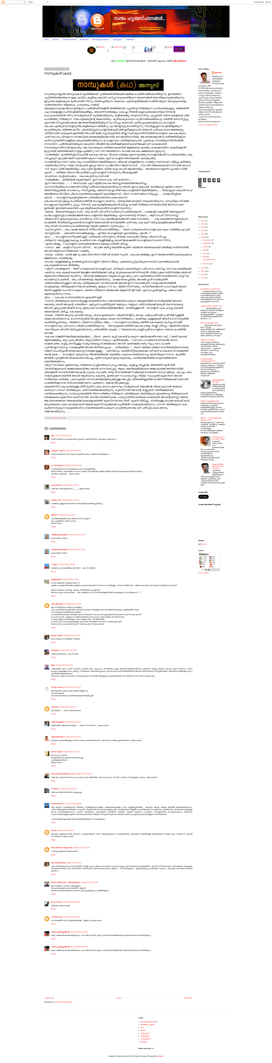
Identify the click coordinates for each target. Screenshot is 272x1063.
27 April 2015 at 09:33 (73, 804)
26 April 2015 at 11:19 (71, 752)
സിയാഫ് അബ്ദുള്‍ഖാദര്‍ (60, 932)
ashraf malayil (56, 752)
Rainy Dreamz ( (57, 902)
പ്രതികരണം (145, 1039)
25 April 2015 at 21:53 (72, 604)
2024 (203, 221)
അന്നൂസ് (218, 73)
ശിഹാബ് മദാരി (57, 604)
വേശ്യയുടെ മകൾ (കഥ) (210, 289)
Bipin (53, 665)
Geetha (54, 830)
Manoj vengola (57, 635)
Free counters (203, 573)
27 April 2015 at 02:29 (68, 789)
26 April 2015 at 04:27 (72, 722)
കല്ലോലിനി (56, 579)
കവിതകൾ (84, 39)
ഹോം (46, 39)
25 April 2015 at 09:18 (72, 465)
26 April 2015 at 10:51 (72, 737)
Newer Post (49, 998)
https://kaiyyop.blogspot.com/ (63, 774)
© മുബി (54, 565)
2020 (203, 224)
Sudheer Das (56, 500)
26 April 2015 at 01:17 (72, 687)
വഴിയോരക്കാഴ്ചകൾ (59, 535)
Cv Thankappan (57, 465)
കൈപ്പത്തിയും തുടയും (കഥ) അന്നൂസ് (218, 466)
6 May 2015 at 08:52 (72, 902)
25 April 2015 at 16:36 (66, 565)
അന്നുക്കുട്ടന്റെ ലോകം (100, 39)
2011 (203, 278)
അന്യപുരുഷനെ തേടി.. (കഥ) (218, 438)
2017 (203, 231)
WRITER (54, 515)
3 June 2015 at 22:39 (72, 917)
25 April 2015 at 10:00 (70, 485)
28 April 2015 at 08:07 (66, 830)
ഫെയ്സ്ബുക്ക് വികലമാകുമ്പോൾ (207, 360)
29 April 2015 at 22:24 (81, 848)
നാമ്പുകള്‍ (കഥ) (209, 259)
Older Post (188, 998)
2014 (203, 268)
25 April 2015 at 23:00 (71, 635)
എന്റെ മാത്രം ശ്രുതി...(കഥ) (211, 306)
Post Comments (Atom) (63, 1002)
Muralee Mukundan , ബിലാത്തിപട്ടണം (66, 882)
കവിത (142, 1030)
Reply (53, 443)
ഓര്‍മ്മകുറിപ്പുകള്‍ (147, 1024)
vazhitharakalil (57, 917)
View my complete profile (208, 125)
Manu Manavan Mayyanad (61, 848)
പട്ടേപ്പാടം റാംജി (57, 451)
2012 (203, 274)
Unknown (55, 707)
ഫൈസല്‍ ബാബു (58, 863)
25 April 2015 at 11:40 (67, 515)
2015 (203, 237)
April (205, 257)
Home (118, 998)
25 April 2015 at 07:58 (72, 451)
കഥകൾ (55, 39)
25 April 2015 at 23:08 (68, 650)
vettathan (55, 789)
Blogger (160, 1056)
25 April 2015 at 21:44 (70, 579)
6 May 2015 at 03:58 (90, 882)
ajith (52, 436)
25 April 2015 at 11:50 (76, 550)
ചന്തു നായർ (56, 485)
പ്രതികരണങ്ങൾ (69, 39)
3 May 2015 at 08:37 (74, 863)
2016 (203, 234)
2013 (203, 271)
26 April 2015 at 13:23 (84, 774)
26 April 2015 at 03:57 (67, 707)
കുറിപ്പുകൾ (117, 39)
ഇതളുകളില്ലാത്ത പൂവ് (218, 381)
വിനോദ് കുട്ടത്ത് (57, 722)
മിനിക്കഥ (143, 1042)
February (206, 264)
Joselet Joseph (57, 687)
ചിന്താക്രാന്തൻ (57, 737)
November (207, 240)
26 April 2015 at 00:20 (64, 665)
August (206, 247)
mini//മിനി (55, 650)
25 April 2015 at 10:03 (70, 500)
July (204, 250)
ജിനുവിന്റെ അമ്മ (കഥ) (209, 323)
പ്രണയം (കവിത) (207, 340)
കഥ (141, 1027)
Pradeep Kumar (57, 804)
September (207, 243)
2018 (203, 227)
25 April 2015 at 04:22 (63, 436)
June (205, 253)
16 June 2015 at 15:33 (79, 932)
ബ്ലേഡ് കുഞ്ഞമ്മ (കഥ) (209, 401)
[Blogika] (100, 54)
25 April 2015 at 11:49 (76, 535)
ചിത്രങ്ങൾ (130, 39)
